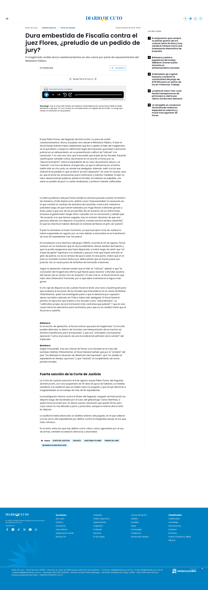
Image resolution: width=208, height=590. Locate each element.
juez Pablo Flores (92, 440)
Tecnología (136, 529)
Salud (133, 525)
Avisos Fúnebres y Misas (179, 536)
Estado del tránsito (140, 536)
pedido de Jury (112, 440)
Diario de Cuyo (31, 28)
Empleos (172, 529)
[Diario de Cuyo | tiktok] (201, 18)
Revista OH (61, 536)
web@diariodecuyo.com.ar (122, 570)
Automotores (174, 525)
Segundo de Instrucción (54, 445)
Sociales (135, 522)
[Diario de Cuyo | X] (195, 18)
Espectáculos (99, 522)
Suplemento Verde (65, 533)
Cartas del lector (139, 515)
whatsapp (36, 529)
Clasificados (174, 518)
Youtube (30, 529)
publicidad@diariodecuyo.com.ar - (28, 572)
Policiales (97, 515)
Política (59, 522)
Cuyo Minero (62, 529)
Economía (60, 525)
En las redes (99, 536)
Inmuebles (173, 522)
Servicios (172, 533)
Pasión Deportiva (101, 518)
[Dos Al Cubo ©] (184, 572)
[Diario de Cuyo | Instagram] (190, 18)
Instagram (12, 529)
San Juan (60, 518)
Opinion (134, 518)
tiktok (18, 529)
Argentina (98, 525)
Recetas (97, 533)
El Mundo (97, 529)
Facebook (7, 529)
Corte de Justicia (61, 440)
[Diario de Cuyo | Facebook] (185, 18)
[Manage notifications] (202, 568)
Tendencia (136, 533)
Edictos (171, 540)
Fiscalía (77, 440)
